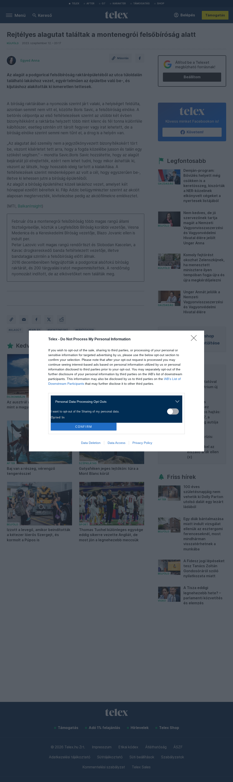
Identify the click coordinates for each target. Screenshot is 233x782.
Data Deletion (91, 443)
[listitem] (115, 401)
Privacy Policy (142, 443)
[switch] (173, 411)
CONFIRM (83, 426)
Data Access (116, 443)
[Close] (195, 339)
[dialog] (116, 391)
